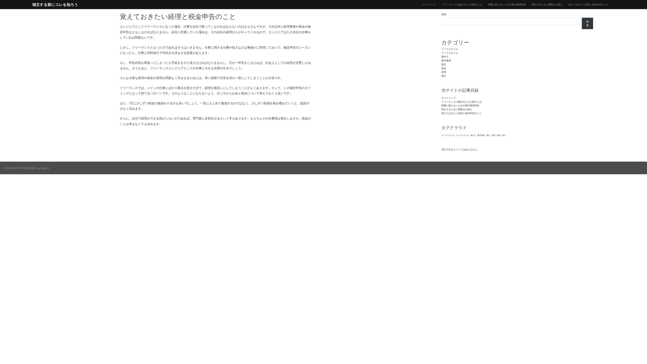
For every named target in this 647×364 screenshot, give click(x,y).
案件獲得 (446, 60)
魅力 (443, 75)
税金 (443, 68)
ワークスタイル (449, 52)
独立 (443, 64)
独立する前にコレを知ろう (55, 4)
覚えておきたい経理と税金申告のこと (588, 4)
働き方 (445, 56)
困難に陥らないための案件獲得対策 (507, 4)
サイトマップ (429, 4)
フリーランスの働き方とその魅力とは (462, 4)
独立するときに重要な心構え (547, 4)
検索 (443, 14)
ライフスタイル (449, 49)
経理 (443, 71)
